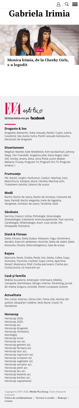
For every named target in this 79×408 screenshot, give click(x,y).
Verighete (10, 203)
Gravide (32, 286)
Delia (31, 158)
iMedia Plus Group (39, 391)
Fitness (16, 238)
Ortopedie (11, 226)
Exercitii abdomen (26, 241)
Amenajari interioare (39, 280)
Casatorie (10, 136)
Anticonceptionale (46, 219)
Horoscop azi (12, 325)
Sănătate (11, 212)
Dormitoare (24, 283)
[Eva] (11, 4)
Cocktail (33, 261)
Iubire (67, 132)
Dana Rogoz (55, 155)
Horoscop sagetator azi (19, 361)
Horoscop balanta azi (17, 374)
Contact (8, 401)
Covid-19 (57, 302)
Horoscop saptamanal (18, 381)
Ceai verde (50, 222)
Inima (28, 216)
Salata (50, 257)
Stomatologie (13, 219)
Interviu (22, 299)
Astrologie (11, 334)
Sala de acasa (56, 245)
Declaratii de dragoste (18, 139)
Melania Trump (14, 162)
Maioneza (20, 264)
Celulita (43, 181)
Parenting (58, 283)
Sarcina (9, 216)
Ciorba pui (61, 264)
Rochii (13, 178)
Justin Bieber (57, 158)
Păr (7, 178)
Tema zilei (48, 299)
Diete (8, 238)
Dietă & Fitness (16, 234)
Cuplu (59, 132)
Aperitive (60, 261)
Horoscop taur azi (15, 351)
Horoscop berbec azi (17, 377)
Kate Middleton (34, 151)
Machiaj (56, 178)
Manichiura (12, 181)
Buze (34, 181)
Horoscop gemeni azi (17, 344)
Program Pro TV (49, 162)
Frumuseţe (13, 174)
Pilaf (29, 264)
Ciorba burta (12, 267)
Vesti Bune (44, 302)
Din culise (11, 299)
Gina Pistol (41, 158)
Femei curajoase (48, 286)
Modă (9, 193)
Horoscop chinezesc (17, 331)
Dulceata (10, 261)
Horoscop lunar (14, 338)
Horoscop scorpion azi (18, 358)
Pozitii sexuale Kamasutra (54, 136)
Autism (63, 286)
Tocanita (22, 261)
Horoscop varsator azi (18, 364)
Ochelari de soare (28, 203)
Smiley (14, 158)
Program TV (32, 162)
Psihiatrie (24, 226)
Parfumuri (34, 178)
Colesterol (28, 219)
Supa (66, 257)
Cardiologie (12, 222)
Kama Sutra (30, 136)
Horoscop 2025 (14, 321)
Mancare (10, 257)
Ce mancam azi (30, 267)
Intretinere (63, 238)
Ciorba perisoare (43, 264)
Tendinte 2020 (49, 203)
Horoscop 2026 (14, 318)
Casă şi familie (15, 276)
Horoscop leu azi (15, 371)
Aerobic (9, 241)
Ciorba (28, 257)
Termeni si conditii (45, 397)
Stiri (39, 50)
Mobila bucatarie (15, 280)
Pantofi (15, 200)
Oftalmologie (27, 222)
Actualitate (13, 295)
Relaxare (43, 238)
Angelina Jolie (38, 155)
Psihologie (39, 216)
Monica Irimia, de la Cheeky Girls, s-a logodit (38, 62)
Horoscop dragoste (16, 328)
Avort (40, 222)
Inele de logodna (51, 200)
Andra (23, 158)
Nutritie (43, 241)
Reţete (9, 253)
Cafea (58, 257)
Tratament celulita (16, 184)
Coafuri (45, 178)
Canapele (10, 283)
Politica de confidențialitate (18, 397)
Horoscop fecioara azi (18, 348)
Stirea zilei (34, 299)
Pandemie (11, 306)
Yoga (53, 238)
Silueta (21, 245)
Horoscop (11, 314)
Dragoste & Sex (15, 129)
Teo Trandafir (20, 155)
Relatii (50, 132)
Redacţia (62, 397)
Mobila (57, 280)
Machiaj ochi (56, 181)
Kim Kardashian (55, 151)
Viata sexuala (37, 132)
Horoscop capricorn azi (19, 354)
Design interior (41, 283)
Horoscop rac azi (15, 341)
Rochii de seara (22, 197)
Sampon (25, 181)
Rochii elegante (30, 200)
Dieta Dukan (29, 238)
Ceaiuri (19, 216)
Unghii (22, 178)
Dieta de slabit (58, 241)
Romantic (22, 132)
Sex (19, 136)
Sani (64, 178)
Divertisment (14, 148)
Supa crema (46, 261)
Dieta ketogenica (36, 245)
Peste (36, 257)
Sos (43, 257)
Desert (9, 264)
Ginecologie (53, 216)
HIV (60, 222)
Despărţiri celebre (25, 302)
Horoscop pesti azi (16, 367)
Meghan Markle (14, 151)
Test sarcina (65, 219)
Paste (20, 257)
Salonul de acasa (38, 184)
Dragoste (10, 132)
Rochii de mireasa (44, 197)
